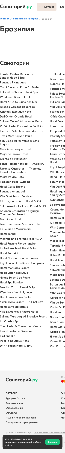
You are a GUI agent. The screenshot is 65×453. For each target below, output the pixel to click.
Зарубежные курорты (25, 18)
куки (25, 438)
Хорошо (52, 442)
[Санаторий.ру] (18, 7)
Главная (4, 18)
